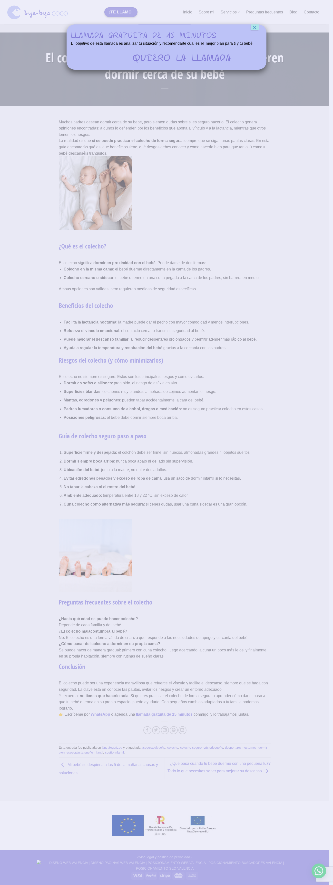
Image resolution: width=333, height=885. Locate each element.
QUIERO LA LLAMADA (182, 57)
